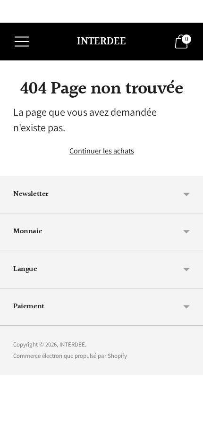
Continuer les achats (101, 150)
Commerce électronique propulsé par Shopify (70, 356)
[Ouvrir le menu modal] (21, 41)
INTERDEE (72, 344)
